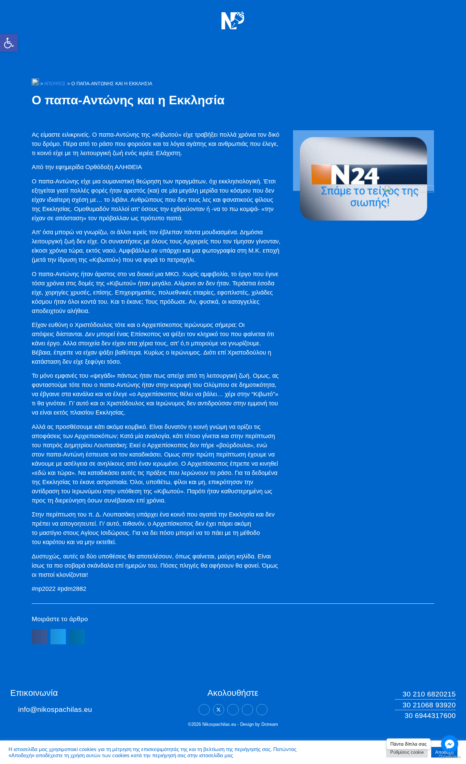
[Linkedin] (232, 709)
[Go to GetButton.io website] (450, 757)
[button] (9, 43)
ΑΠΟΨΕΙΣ (55, 83)
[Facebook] (204, 709)
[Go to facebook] (449, 743)
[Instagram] (247, 709)
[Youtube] (261, 709)
